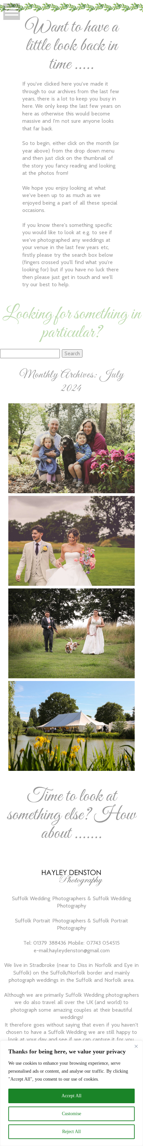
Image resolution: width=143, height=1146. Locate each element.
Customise (71, 1113)
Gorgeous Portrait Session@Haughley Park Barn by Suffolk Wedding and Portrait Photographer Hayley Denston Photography (71, 431)
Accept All (71, 1095)
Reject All (71, 1131)
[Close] (136, 1046)
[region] (71, 1093)
